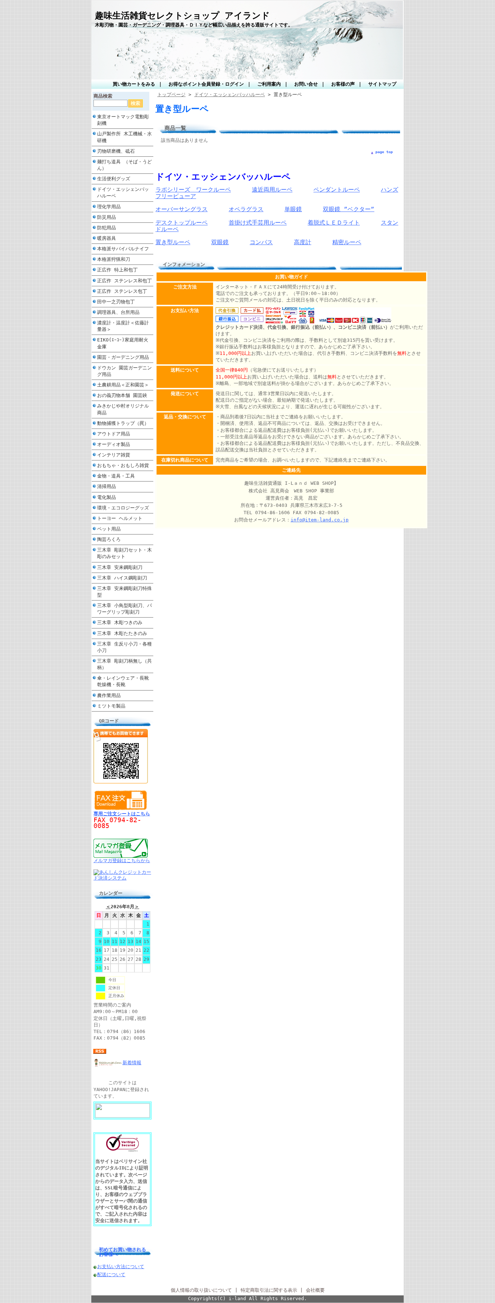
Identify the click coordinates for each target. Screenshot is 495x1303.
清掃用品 (106, 486)
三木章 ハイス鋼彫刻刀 (122, 578)
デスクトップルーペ (181, 222)
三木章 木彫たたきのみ (122, 633)
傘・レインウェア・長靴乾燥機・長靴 (123, 681)
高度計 (302, 242)
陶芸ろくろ (109, 539)
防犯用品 (106, 227)
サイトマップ (382, 84)
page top (384, 152)
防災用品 (106, 217)
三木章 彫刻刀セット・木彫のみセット (124, 553)
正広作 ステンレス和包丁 (124, 280)
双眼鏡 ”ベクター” (348, 209)
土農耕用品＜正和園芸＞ (123, 385)
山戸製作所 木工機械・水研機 (124, 137)
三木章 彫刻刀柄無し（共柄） (124, 664)
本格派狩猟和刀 (113, 259)
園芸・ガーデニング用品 (123, 357)
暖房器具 (106, 238)
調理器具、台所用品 (118, 312)
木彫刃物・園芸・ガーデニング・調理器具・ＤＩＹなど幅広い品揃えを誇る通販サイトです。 (194, 25)
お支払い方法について (120, 1266)
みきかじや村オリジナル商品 (123, 409)
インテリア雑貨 (113, 455)
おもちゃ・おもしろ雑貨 (123, 465)
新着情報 (131, 1062)
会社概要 (315, 1290)
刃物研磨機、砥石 (116, 151)
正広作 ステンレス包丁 (122, 291)
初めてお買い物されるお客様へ (122, 1252)
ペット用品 (109, 529)
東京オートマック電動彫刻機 (123, 120)
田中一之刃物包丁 (116, 301)
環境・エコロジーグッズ (123, 508)
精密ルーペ (346, 242)
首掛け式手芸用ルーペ (258, 222)
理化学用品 (109, 206)
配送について (111, 1274)
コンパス (261, 242)
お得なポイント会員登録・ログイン (206, 84)
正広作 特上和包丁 (117, 270)
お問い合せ (306, 84)
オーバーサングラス (181, 209)
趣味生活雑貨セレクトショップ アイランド (182, 16)
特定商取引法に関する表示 (269, 1290)
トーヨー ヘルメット (119, 518)
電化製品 (106, 497)
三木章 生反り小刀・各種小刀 (124, 647)
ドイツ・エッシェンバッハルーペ (123, 192)
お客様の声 (343, 84)
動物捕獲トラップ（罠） (123, 423)
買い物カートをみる (134, 84)
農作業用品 (109, 695)
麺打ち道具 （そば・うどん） (124, 165)
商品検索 (102, 96)
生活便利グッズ (113, 178)
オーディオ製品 (113, 444)
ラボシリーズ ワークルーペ (193, 189)
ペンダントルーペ (336, 189)
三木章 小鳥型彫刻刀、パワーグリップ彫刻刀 (124, 609)
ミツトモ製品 (111, 706)
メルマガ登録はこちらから (121, 860)
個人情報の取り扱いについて (201, 1290)
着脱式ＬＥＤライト (334, 222)
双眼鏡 (220, 242)
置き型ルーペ (172, 242)
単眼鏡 (293, 209)
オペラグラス (246, 209)
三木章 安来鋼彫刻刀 (119, 567)
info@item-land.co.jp (320, 520)
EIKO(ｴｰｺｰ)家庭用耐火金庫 (122, 343)
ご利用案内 (269, 84)
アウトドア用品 (113, 434)
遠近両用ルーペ (272, 189)
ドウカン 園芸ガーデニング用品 (124, 371)
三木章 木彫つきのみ (119, 622)
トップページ (171, 94)
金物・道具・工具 (116, 476)
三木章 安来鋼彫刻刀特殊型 (124, 592)
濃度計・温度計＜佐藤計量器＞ (123, 326)
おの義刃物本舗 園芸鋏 (122, 395)
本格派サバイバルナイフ (123, 248)
